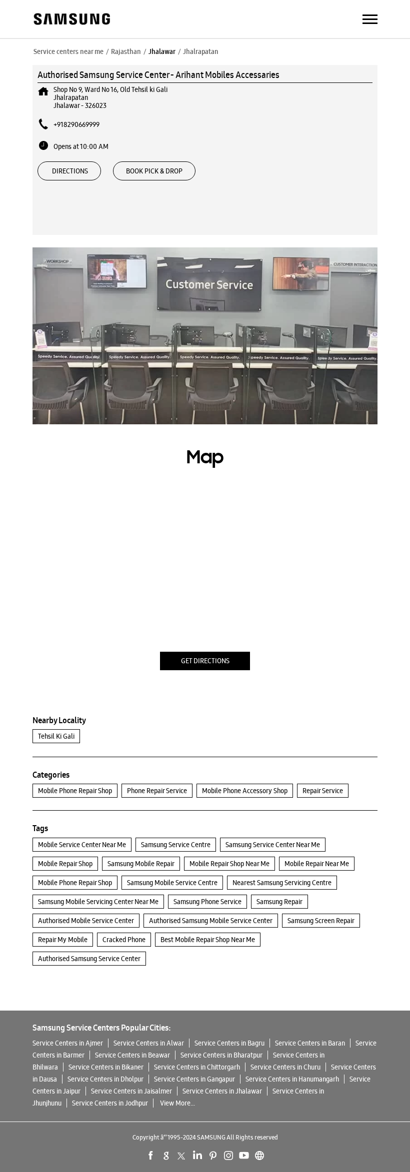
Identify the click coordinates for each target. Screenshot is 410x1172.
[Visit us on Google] (167, 1156)
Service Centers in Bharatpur (221, 1055)
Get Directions (205, 660)
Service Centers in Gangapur (194, 1079)
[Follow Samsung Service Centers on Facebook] (151, 1156)
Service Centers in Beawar (132, 1055)
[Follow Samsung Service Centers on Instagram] (229, 1156)
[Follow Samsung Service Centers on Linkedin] (197, 1156)
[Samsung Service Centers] (71, 19)
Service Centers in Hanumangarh (292, 1079)
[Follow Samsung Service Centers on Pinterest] (213, 1156)
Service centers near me (69, 51)
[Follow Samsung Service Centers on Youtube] (244, 1156)
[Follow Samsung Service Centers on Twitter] (182, 1156)
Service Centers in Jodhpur (110, 1103)
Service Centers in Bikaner (106, 1067)
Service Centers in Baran (310, 1043)
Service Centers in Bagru (229, 1043)
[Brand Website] (259, 1156)
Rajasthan (126, 51)
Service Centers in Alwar (149, 1043)
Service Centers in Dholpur (106, 1079)
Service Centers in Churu (285, 1067)
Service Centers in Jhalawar (222, 1091)
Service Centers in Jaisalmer (131, 1091)
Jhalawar (162, 51)
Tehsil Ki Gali (56, 736)
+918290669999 (77, 124)
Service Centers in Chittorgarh (197, 1067)
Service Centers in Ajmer (67, 1043)
